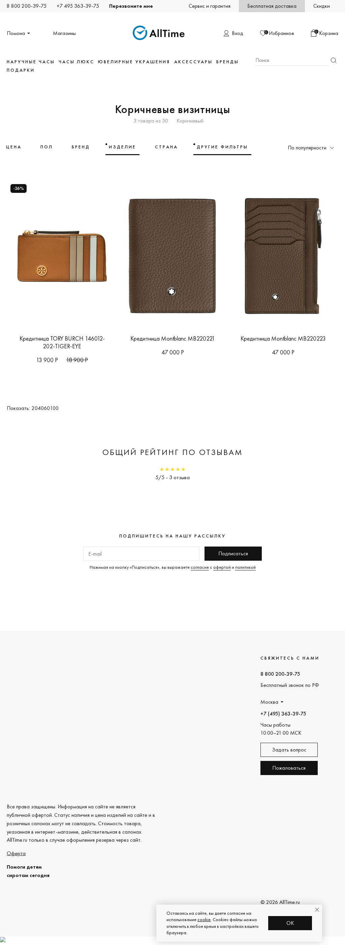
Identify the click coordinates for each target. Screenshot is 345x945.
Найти (333, 60)
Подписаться (233, 553)
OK (290, 922)
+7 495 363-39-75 (78, 5)
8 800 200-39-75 (26, 5)
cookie (204, 919)
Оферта (16, 853)
